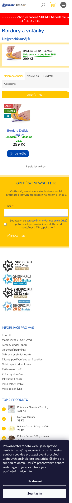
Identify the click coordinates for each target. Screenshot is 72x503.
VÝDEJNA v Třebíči (13, 384)
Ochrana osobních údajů (16, 354)
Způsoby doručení (12, 374)
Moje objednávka (12, 389)
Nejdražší (48, 76)
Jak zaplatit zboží (12, 379)
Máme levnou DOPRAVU (17, 340)
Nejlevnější (33, 76)
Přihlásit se (16, 236)
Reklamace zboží (11, 369)
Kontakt (6, 335)
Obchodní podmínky (14, 350)
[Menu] (63, 5)
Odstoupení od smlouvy (16, 364)
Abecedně (10, 84)
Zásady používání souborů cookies (22, 359)
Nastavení (34, 481)
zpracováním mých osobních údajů (46, 220)
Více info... (27, 471)
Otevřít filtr (36, 95)
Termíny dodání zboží (14, 345)
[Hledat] (43, 5)
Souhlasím (34, 493)
